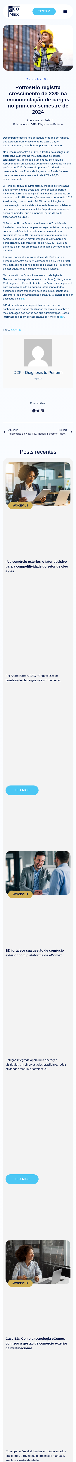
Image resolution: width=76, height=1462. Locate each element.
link (23, 298)
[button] (34, 411)
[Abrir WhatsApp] (66, 1452)
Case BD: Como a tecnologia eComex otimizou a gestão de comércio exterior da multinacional (36, 1343)
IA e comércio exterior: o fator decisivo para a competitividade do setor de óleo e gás (37, 566)
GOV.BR (16, 329)
